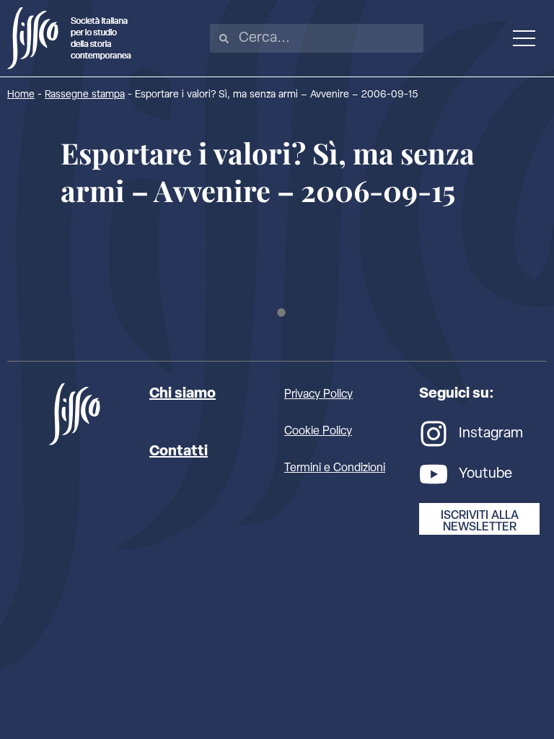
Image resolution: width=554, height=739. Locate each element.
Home (21, 94)
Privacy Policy (318, 395)
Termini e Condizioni (334, 468)
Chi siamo (182, 394)
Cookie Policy (318, 431)
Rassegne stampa (85, 94)
